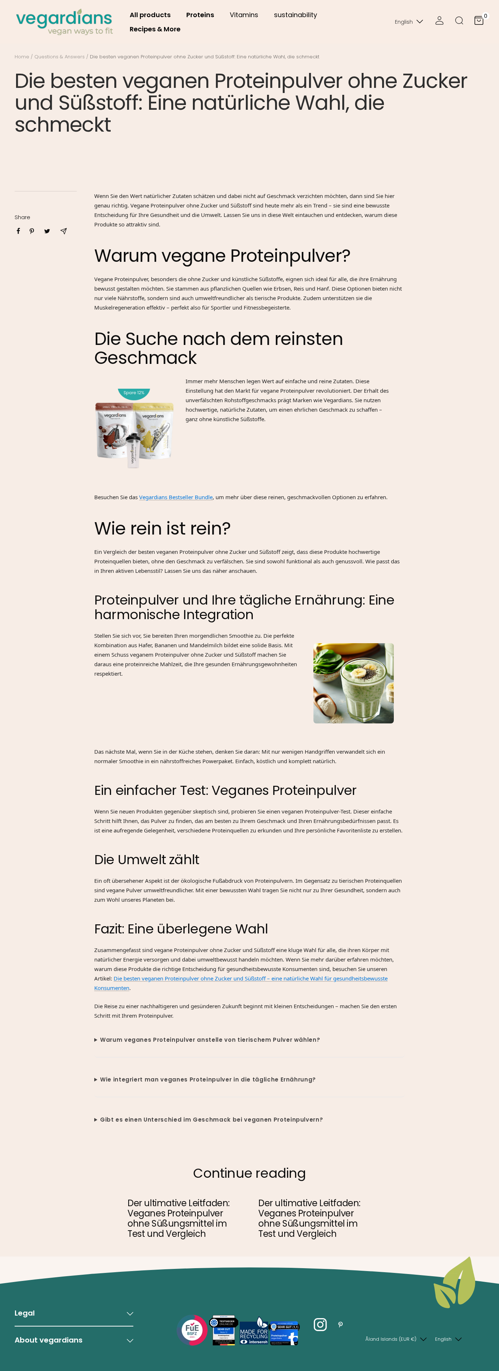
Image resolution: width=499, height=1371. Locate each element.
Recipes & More (155, 29)
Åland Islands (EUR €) (390, 1339)
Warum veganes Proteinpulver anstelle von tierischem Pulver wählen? (210, 1040)
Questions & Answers (59, 56)
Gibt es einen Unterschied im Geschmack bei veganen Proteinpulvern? (211, 1119)
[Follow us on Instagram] (321, 1324)
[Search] (459, 22)
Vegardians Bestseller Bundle (176, 497)
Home (22, 56)
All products (150, 14)
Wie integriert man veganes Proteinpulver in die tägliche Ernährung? (208, 1079)
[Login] (439, 22)
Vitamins (244, 14)
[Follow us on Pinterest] (341, 1324)
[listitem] (18, 231)
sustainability (295, 14)
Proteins (200, 14)
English (404, 22)
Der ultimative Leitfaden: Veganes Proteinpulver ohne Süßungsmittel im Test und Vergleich (178, 1218)
